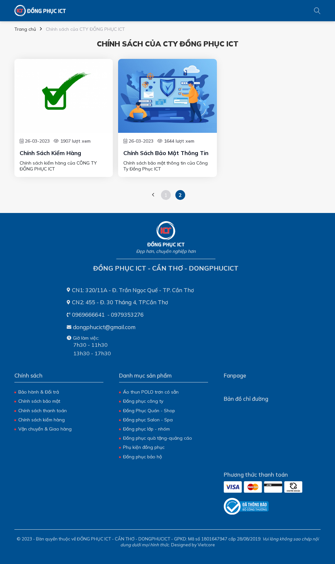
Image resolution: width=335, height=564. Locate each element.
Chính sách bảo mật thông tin (165, 152)
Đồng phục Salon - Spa (148, 420)
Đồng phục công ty (143, 401)
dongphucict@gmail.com (104, 327)
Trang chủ (25, 29)
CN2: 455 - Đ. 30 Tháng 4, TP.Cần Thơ (120, 302)
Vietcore (206, 544)
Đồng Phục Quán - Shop (149, 411)
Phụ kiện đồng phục (144, 447)
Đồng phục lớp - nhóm (146, 429)
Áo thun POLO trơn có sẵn (151, 392)
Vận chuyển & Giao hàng (45, 429)
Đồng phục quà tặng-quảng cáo (157, 438)
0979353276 (127, 314)
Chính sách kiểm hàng (50, 152)
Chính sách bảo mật (39, 401)
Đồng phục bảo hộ (142, 457)
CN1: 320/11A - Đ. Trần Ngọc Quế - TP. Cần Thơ (133, 290)
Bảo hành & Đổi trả (38, 392)
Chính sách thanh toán (42, 411)
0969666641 (88, 314)
